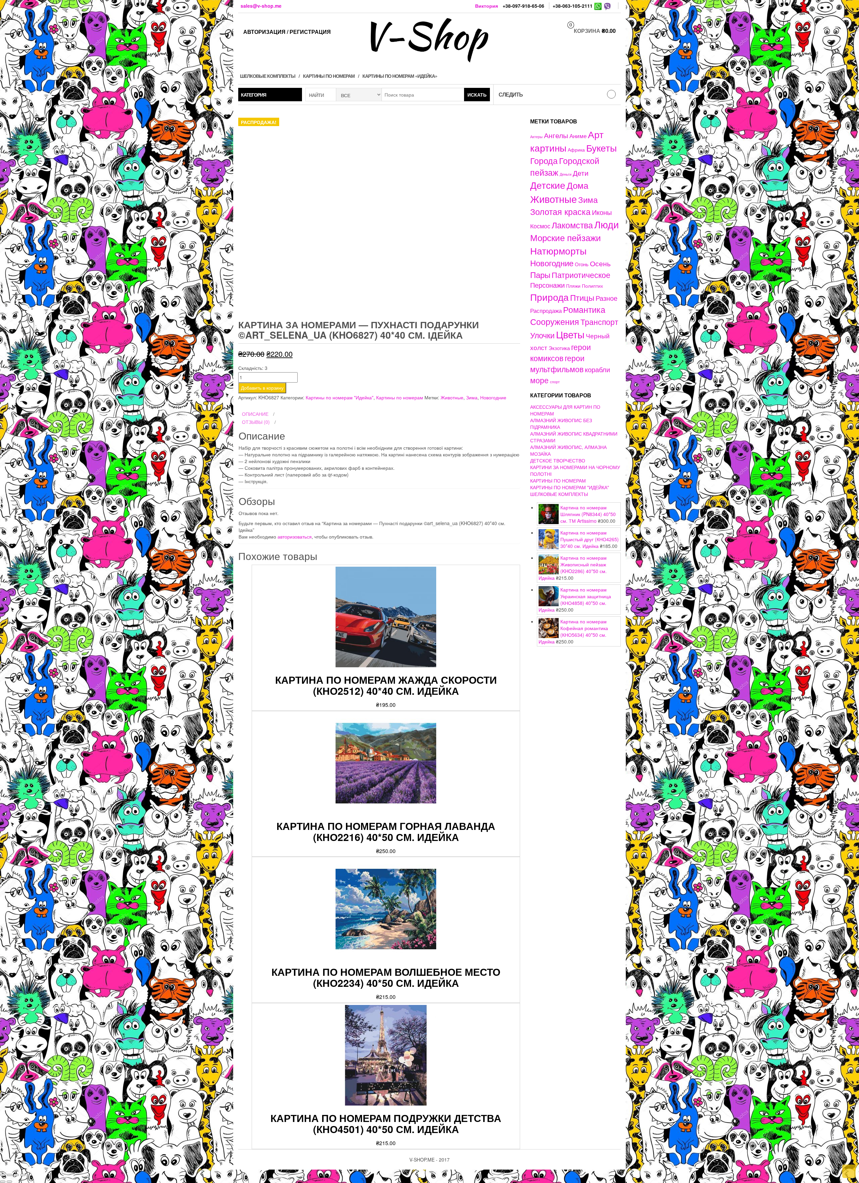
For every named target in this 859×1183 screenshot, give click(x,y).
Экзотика (559, 347)
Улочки (542, 335)
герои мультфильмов (557, 363)
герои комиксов (560, 352)
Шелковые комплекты (267, 75)
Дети (581, 173)
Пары (540, 274)
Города (544, 160)
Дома (577, 185)
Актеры (536, 136)
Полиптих (592, 285)
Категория (253, 94)
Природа (549, 296)
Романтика (584, 309)
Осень (600, 263)
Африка (576, 149)
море (539, 380)
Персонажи (547, 285)
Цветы (570, 334)
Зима (471, 397)
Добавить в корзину (262, 387)
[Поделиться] (9, 1175)
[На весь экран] (16, 1175)
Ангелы (556, 135)
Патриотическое (581, 274)
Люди (606, 224)
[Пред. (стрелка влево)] (2, 1182)
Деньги (565, 174)
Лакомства (572, 225)
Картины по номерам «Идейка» (399, 75)
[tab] (379, 414)
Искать (477, 94)
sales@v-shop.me (261, 5)
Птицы (582, 297)
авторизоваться (294, 536)
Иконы (602, 212)
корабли (597, 369)
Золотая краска (560, 211)
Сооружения (554, 321)
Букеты (601, 147)
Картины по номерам (329, 75)
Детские (547, 184)
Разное (606, 298)
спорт (555, 381)
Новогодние (493, 397)
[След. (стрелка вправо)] (9, 1182)
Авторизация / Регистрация (287, 32)
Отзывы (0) (256, 421)
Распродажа (546, 310)
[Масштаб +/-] (23, 1175)
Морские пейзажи (565, 237)
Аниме (578, 135)
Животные (452, 397)
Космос (540, 226)
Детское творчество (557, 460)
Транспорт (599, 321)
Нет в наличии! (671, 431)
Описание (255, 413)
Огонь (582, 264)
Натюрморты (558, 250)
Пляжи (573, 285)
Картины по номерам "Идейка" (339, 397)
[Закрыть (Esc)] (2, 1175)
